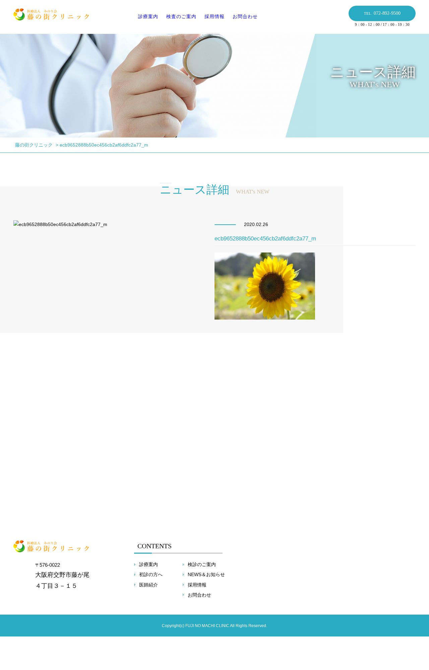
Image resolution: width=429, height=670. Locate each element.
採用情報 (214, 16)
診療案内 (148, 16)
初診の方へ (151, 574)
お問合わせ (245, 16)
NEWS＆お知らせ (206, 574)
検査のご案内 (181, 16)
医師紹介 (148, 585)
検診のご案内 (202, 564)
